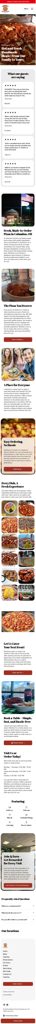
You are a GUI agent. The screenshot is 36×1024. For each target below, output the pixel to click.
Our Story (6, 970)
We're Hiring (7, 976)
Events (5, 973)
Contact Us (7, 981)
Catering (6, 964)
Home (5, 958)
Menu (26, 9)
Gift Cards (6, 979)
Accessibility (7, 1002)
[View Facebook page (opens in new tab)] (4, 1012)
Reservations (8, 967)
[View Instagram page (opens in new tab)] (7, 1012)
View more (8, 98)
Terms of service (8, 999)
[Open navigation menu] (32, 9)
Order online (17, 1021)
